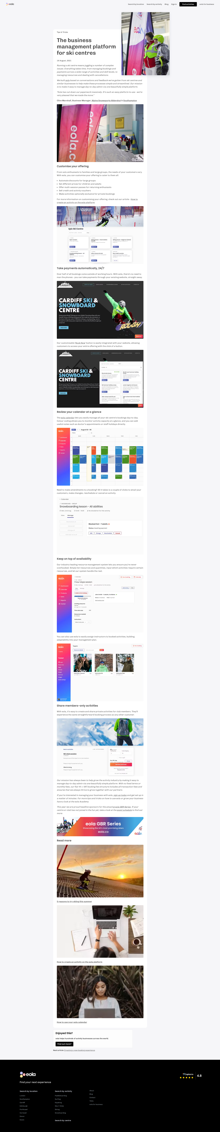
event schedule (124, 810)
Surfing (58, 1099)
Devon (22, 1116)
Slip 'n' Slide (59, 1106)
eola (67, 80)
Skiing (57, 1109)
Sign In (174, 4)
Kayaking (58, 1103)
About (91, 1091)
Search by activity (154, 4)
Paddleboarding (61, 1096)
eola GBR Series (123, 807)
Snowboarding (60, 1113)
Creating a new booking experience (79, 1050)
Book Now (80, 343)
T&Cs (91, 1101)
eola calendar (67, 417)
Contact (92, 1098)
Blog (166, 4)
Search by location (28, 1091)
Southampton (130, 100)
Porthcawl (24, 1109)
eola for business (207, 4)
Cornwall (23, 1113)
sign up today (120, 795)
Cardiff (22, 1103)
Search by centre (63, 1120)
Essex (22, 1120)
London (22, 1096)
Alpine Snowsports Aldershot (106, 100)
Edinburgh (24, 1106)
